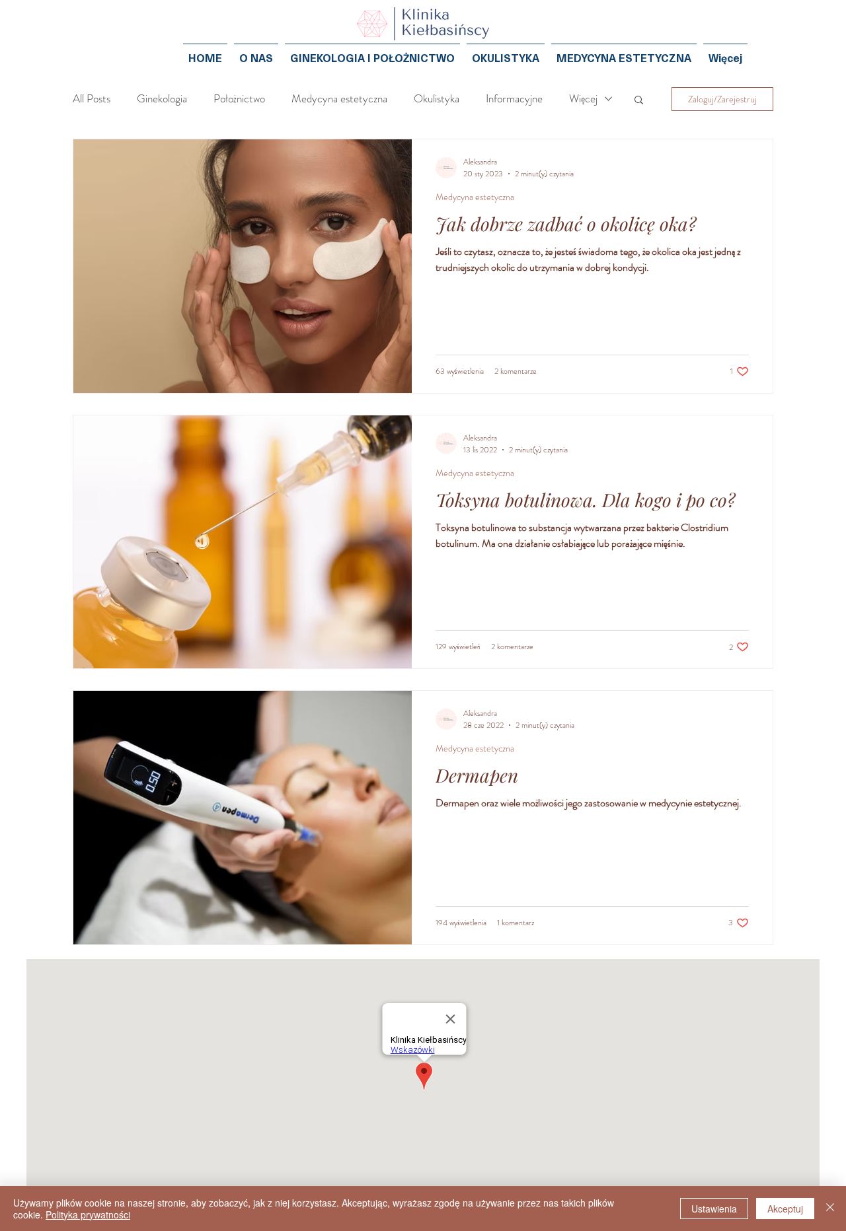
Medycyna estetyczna (339, 98)
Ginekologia (162, 98)
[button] (639, 101)
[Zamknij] (830, 1208)
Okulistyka (436, 98)
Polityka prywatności (88, 1214)
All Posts (91, 98)
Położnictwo (239, 98)
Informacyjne (514, 98)
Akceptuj (785, 1208)
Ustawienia (714, 1208)
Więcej (583, 98)
